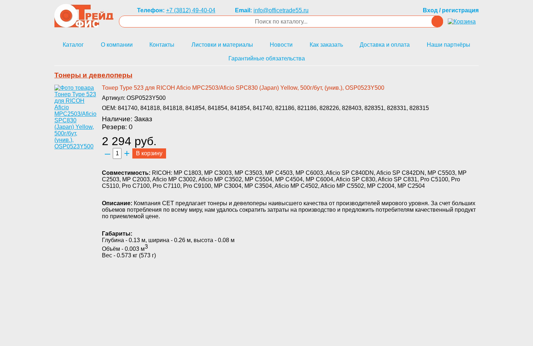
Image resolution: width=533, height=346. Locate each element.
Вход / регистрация (451, 10)
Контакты (161, 45)
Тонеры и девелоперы (93, 75)
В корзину (149, 153)
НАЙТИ (437, 21)
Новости (281, 45)
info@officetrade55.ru (281, 10)
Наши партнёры (448, 45)
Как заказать (326, 45)
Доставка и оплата (385, 45)
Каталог (73, 45)
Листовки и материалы (222, 45)
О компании (117, 45)
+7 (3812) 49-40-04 (190, 10)
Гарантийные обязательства (266, 58)
